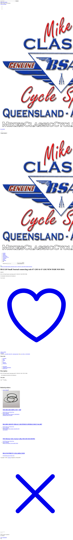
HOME (4, 253)
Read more (7, 441)
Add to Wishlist (5, 390)
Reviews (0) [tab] (5, 368)
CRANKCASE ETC (8, 354)
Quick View (12, 412)
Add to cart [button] (7, 412)
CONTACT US (6, 257)
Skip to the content (3, 2)
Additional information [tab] (7, 367)
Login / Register (3, 4)
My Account (5, 256)
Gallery (4, 254)
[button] (3, 261)
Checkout (4, 258)
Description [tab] (5, 366)
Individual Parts (16, 354)
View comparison (3, 537)
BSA (24, 354)
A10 (21, 354)
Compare (4, 260)
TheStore (9, 457)
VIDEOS (4, 255)
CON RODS (27, 354)
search (4, 259)
